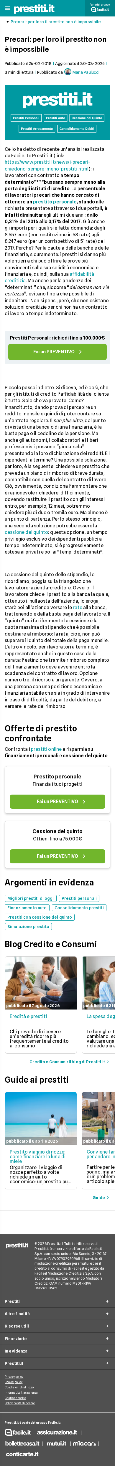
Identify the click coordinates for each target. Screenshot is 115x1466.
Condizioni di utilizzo (19, 1387)
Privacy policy (14, 1376)
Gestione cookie (15, 1398)
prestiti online (46, 749)
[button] (7, 8)
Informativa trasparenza (21, 1392)
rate (77, 607)
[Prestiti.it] (34, 13)
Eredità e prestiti (28, 1016)
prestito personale (55, 202)
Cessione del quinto (57, 831)
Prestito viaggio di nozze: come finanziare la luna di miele (37, 1156)
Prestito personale (57, 776)
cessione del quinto (26, 532)
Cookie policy (13, 1382)
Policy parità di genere (20, 1403)
